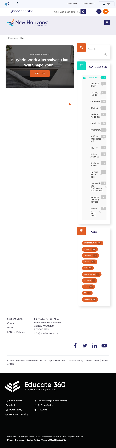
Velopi (11, 405)
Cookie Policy (92, 361)
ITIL (92, 147)
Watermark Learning (18, 414)
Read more (40, 73)
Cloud (93, 123)
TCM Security (15, 410)
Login (107, 4)
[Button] (107, 22)
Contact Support (88, 4)
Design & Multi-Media (94, 212)
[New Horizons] (27, 22)
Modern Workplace (40, 54)
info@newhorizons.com (46, 333)
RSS (101, 94)
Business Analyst (95, 164)
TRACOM (42, 410)
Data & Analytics (95, 155)
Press (10, 328)
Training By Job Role (94, 174)
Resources (94, 77)
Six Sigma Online (45, 405)
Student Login (15, 319)
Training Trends (94, 93)
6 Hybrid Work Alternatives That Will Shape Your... (39, 62)
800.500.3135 (23, 11)
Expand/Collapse (84, 77)
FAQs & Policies (15, 332)
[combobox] (67, 11)
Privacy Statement (16, 440)
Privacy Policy (75, 361)
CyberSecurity (97, 101)
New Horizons (15, 401)
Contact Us (13, 323)
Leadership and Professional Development (97, 187)
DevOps (94, 108)
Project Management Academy (52, 401)
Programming (97, 130)
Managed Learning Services (95, 199)
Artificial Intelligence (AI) (96, 139)
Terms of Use (47, 440)
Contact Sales (71, 4)
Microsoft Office (95, 84)
